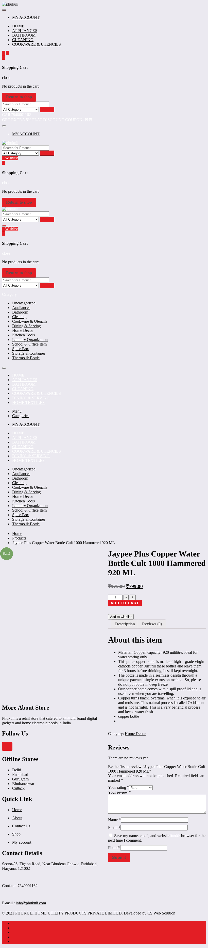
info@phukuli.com (31, 903)
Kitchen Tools (23, 335)
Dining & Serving (26, 326)
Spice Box (20, 349)
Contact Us (21, 826)
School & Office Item (29, 344)
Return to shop (19, 97)
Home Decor (22, 330)
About (17, 818)
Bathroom (20, 312)
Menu (17, 411)
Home (17, 810)
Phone (114, 847)
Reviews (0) (152, 624)
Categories (20, 416)
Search (47, 109)
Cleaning (19, 317)
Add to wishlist (121, 617)
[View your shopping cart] (3, 57)
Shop (16, 834)
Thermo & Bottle (26, 358)
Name (114, 820)
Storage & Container (28, 353)
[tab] (125, 624)
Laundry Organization (30, 339)
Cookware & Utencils (29, 321)
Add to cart (125, 603)
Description (125, 624)
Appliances (21, 307)
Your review (119, 792)
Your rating (118, 787)
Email (114, 827)
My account (21, 842)
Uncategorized (24, 303)
